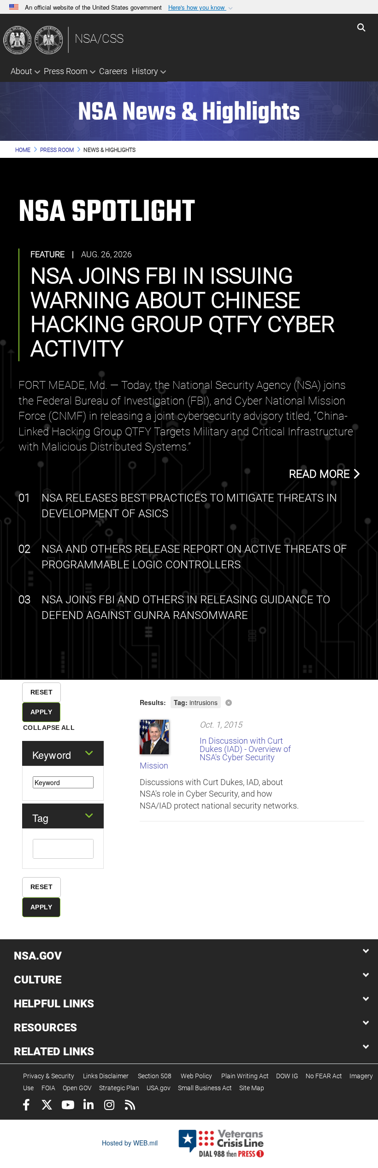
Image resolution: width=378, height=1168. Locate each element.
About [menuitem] (21, 71)
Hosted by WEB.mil (130, 1142)
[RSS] (130, 1106)
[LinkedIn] (88, 1106)
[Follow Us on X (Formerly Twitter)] (47, 1106)
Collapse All (49, 727)
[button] (201, 7)
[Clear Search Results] (252, 701)
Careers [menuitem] (113, 71)
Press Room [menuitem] (66, 71)
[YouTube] (67, 1106)
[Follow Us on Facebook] (26, 1106)
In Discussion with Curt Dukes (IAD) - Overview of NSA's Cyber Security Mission (215, 753)
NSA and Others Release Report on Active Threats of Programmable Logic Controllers (194, 557)
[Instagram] (109, 1106)
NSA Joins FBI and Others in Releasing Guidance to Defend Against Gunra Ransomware (185, 607)
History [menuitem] (145, 71)
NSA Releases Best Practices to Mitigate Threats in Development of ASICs (189, 505)
